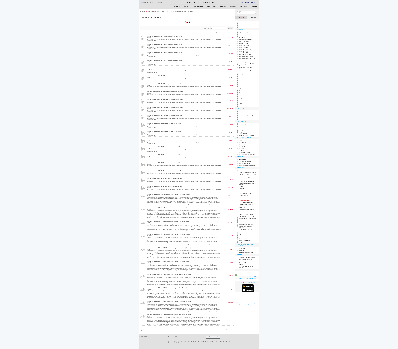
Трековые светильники (244, 99)
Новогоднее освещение (244, 82)
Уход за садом (242, 118)
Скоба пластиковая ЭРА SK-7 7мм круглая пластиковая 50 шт (164, 52)
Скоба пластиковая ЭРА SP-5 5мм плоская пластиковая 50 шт (164, 131)
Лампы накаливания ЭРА (245, 54)
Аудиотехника (242, 159)
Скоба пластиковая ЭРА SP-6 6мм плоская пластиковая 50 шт (164, 139)
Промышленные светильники (246, 92)
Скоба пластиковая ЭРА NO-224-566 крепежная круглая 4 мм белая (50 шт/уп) (169, 194)
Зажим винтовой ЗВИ (245, 177)
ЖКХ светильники (243, 43)
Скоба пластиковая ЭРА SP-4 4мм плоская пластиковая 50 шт (164, 123)
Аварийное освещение (244, 32)
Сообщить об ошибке (213, 337)
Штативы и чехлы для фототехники (247, 154)
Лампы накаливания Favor (245, 49)
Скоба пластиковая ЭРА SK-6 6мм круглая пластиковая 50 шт (164, 44)
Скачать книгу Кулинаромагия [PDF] (247, 276)
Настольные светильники (245, 80)
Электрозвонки (242, 242)
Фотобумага (242, 144)
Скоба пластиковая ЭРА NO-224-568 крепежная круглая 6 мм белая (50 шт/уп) (169, 221)
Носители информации (244, 163)
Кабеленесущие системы (245, 220)
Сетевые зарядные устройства (246, 252)
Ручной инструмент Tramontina (246, 135)
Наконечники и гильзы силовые (247, 191)
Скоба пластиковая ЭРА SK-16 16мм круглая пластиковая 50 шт (165, 91)
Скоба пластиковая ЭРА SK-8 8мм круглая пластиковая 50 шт (164, 60)
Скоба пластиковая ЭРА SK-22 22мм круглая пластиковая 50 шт (165, 107)
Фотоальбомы (242, 142)
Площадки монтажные (245, 197)
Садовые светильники (244, 93)
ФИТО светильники (243, 103)
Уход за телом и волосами (245, 26)
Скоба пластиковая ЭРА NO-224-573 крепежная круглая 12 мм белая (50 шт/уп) (169, 288)
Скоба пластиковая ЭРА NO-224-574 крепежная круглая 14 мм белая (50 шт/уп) (169, 301)
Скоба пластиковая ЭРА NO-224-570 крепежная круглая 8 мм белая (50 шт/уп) (169, 248)
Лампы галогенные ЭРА (244, 47)
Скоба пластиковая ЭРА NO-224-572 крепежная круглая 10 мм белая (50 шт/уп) (169, 274)
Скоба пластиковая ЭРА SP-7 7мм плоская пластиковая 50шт (164, 147)
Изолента (242, 179)
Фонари (241, 105)
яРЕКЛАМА (239, 254)
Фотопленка (242, 146)
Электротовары (161, 11)
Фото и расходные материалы (245, 137)
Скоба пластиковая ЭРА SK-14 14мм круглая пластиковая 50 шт (165, 84)
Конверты (241, 140)
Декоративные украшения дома (246, 113)
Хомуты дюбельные (244, 212)
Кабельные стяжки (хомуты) (247, 181)
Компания (143, 11)
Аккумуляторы (242, 248)
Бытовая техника (241, 20)
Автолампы (241, 34)
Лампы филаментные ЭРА (245, 74)
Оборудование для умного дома (247, 165)
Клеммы (241, 186)
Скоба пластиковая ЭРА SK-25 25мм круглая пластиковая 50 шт (165, 115)
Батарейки (241, 250)
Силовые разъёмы (244, 198)
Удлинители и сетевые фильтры (246, 236)
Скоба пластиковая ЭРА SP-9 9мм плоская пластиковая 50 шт (164, 163)
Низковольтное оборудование (246, 224)
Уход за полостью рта (244, 24)
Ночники (241, 84)
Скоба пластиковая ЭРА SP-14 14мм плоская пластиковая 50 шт (165, 186)
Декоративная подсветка (245, 41)
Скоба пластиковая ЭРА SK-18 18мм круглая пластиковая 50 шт (165, 99)
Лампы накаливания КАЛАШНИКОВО (243, 52)
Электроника (240, 156)
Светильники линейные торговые (247, 95)
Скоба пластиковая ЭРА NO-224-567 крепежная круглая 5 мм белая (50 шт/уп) (169, 207)
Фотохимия (241, 150)
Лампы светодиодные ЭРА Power (247, 62)
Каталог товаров (152, 11)
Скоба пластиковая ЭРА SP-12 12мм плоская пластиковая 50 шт (165, 178)
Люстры (241, 78)
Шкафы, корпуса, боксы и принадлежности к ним (245, 239)
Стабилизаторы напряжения (245, 234)
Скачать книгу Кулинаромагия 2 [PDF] (247, 303)
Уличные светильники (244, 101)
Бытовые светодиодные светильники (244, 36)
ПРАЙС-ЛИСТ (240, 269)
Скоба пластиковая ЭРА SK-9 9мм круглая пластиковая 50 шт (164, 68)
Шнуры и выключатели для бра (247, 214)
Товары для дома (241, 121)
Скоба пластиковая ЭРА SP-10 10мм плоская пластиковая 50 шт (165, 170)
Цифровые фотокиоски (244, 152)
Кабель (240, 222)
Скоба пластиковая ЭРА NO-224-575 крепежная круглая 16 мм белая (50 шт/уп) (169, 314)
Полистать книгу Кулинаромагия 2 (248, 304)
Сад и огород (240, 108)
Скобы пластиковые (188, 11)
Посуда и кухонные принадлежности (243, 132)
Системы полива (243, 117)
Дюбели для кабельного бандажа (248, 174)
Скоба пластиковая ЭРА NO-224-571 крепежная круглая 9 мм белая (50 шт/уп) (169, 261)
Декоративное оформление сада (246, 111)
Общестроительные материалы (246, 130)
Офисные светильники (244, 85)
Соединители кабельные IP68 (247, 204)
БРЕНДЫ (253, 17)
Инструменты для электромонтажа (247, 218)
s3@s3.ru (173, 344)
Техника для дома (243, 22)
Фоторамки (241, 148)
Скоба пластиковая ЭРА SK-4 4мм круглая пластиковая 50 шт (164, 36)
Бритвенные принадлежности (246, 124)
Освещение (240, 29)
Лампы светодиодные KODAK (246, 56)
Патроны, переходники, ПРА (246, 88)
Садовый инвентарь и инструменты (247, 115)
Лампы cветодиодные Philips (246, 45)
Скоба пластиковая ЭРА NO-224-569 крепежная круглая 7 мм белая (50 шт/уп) (169, 234)
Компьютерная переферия (245, 161)
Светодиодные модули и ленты (246, 98)
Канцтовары (242, 128)
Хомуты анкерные (244, 210)
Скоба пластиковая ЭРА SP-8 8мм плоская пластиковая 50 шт (164, 155)
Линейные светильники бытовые (247, 76)
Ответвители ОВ (244, 195)
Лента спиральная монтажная (247, 190)
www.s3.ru (221, 341)
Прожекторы (242, 90)
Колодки (242, 188)
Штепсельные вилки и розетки (247, 216)
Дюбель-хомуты (244, 176)
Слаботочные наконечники (246, 202)
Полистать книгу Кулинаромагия (247, 278)
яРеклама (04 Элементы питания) (247, 257)
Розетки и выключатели (244, 232)
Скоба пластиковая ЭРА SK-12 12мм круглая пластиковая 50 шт (165, 76)
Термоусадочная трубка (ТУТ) (247, 209)
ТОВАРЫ (241, 17)
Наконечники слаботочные (246, 193)
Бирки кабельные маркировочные (248, 172)
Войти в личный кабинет (248, 2)
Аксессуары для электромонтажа (174, 11)
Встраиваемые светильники (245, 39)
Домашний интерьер (244, 126)
